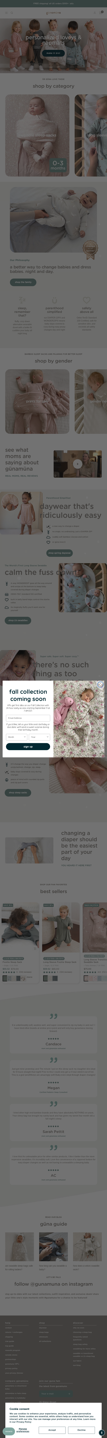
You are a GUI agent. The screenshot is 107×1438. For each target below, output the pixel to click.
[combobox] (15, 737)
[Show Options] (24, 737)
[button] (102, 1433)
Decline (82, 1430)
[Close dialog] (100, 685)
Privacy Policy (23, 1422)
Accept (52, 1430)
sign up (28, 746)
